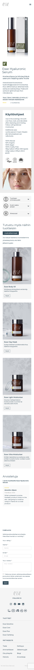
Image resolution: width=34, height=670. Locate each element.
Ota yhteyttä (7, 653)
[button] (17, 178)
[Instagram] (11, 604)
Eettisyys (20, 646)
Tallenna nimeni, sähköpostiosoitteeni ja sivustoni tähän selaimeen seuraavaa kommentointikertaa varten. (17, 576)
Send (5, 583)
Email (5, 553)
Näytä (7, 296)
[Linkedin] (23, 604)
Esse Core (6, 627)
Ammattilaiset (8, 650)
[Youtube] (19, 604)
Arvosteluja (21, 657)
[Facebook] (15, 604)
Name (5, 545)
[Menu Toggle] (30, 4)
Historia (6, 657)
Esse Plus (6, 631)
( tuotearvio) (15, 103)
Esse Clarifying (8, 635)
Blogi (19, 653)
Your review (7, 560)
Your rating (7, 540)
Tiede (5, 646)
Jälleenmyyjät (22, 650)
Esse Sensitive (8, 624)
